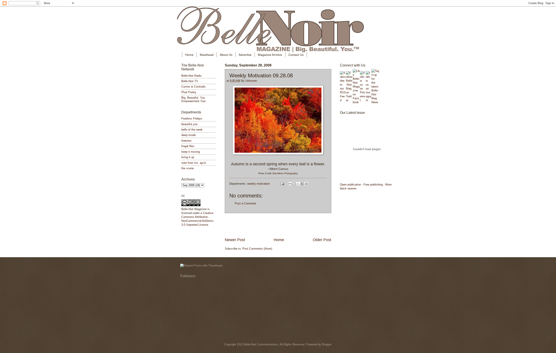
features (186, 140)
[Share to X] (298, 184)
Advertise (245, 54)
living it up (187, 157)
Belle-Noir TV (189, 81)
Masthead (206, 54)
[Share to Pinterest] (306, 184)
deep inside (188, 135)
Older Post (322, 240)
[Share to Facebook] (302, 184)
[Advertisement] (278, 225)
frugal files (187, 146)
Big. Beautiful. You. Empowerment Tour (193, 99)
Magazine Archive (270, 54)
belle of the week (192, 129)
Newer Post (235, 240)
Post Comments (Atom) (257, 248)
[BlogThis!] (294, 184)
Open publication (350, 184)
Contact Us (296, 54)
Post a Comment (245, 203)
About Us (226, 54)
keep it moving (190, 151)
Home (189, 54)
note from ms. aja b (193, 162)
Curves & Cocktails (193, 86)
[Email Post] (282, 183)
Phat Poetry (188, 92)
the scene (187, 168)
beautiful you (189, 124)
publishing (376, 184)
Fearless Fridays (191, 118)
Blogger (326, 344)
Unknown (251, 80)
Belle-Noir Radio (191, 75)
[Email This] (290, 184)
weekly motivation (258, 183)
